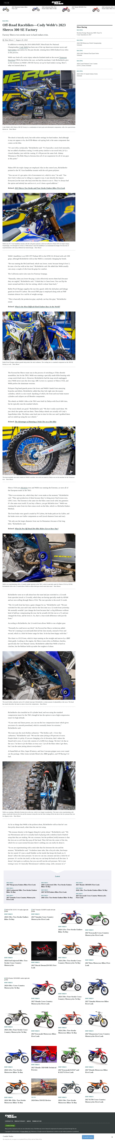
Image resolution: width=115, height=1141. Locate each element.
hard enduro (12, 50)
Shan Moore (9, 40)
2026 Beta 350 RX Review (41, 1100)
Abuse (29, 1121)
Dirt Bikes (9, 882)
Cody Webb (23, 47)
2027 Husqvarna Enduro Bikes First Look (21, 885)
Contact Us (9, 1121)
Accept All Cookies (88, 1137)
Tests (33, 1097)
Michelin (24, 488)
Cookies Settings (10, 1125)
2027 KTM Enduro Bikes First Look (54, 892)
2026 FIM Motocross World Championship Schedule (89, 44)
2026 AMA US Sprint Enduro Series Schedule (87, 75)
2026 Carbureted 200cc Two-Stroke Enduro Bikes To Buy (21, 891)
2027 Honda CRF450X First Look (87, 885)
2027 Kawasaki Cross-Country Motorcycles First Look (91, 896)
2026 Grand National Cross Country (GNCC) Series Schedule (87, 64)
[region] (57, 1137)
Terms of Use (37, 1121)
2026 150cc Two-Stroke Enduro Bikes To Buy (91, 890)
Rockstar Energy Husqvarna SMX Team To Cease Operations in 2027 (89, 34)
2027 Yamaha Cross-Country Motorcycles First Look (20, 898)
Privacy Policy (20, 1121)
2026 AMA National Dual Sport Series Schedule (88, 54)
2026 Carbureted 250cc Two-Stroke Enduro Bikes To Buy (56, 886)
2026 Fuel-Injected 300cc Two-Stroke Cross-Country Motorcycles (16, 963)
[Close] (112, 1137)
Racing (5, 21)
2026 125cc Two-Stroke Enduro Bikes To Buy (57, 897)
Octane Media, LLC (26, 1131)
